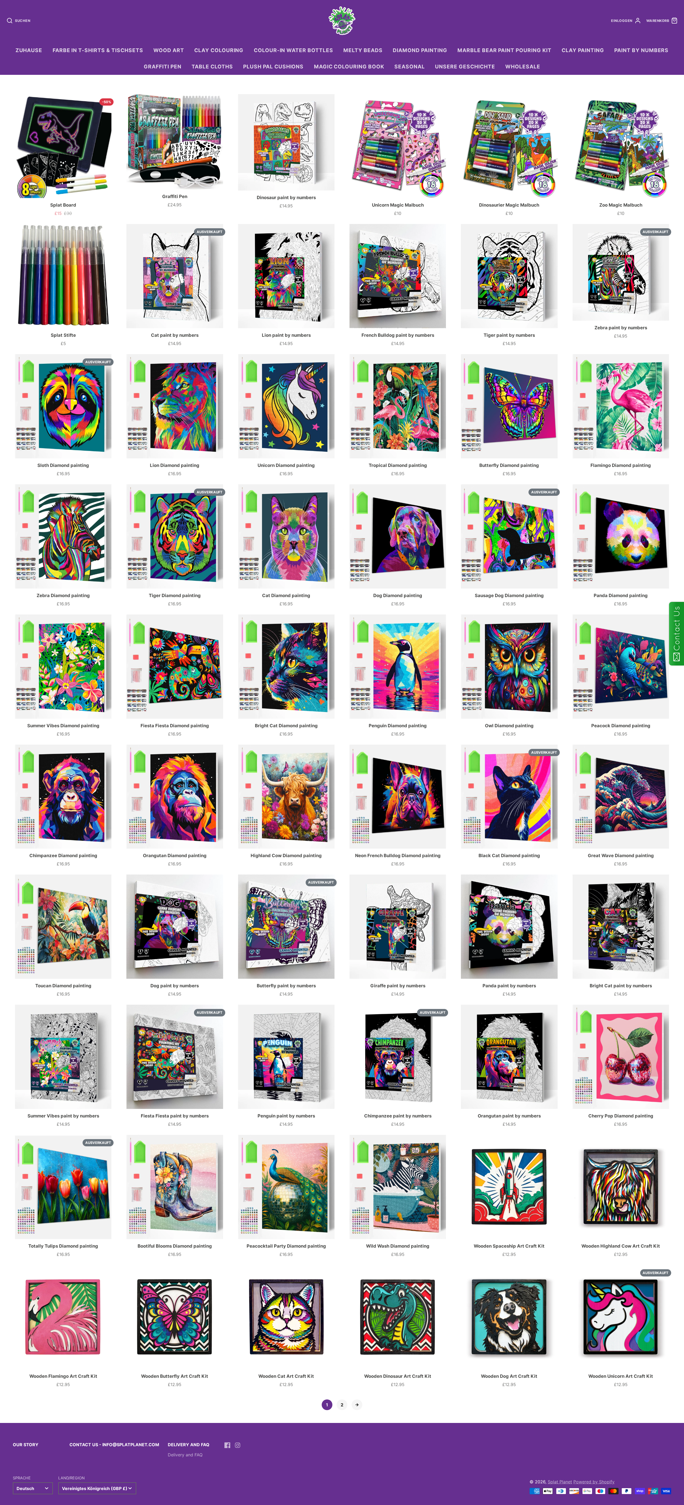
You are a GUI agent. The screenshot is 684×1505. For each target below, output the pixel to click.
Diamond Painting (420, 50)
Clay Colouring (218, 50)
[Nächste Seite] (357, 1404)
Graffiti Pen (162, 66)
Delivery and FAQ (185, 1454)
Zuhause (28, 50)
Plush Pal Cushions (273, 66)
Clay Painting (583, 50)
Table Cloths (212, 66)
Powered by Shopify (594, 1481)
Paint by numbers (641, 50)
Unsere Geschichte (465, 66)
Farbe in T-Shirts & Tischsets (98, 50)
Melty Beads (363, 50)
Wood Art (168, 50)
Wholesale (522, 66)
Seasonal (409, 66)
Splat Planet (560, 1481)
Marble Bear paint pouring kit (504, 50)
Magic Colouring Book (349, 66)
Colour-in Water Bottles (293, 50)
